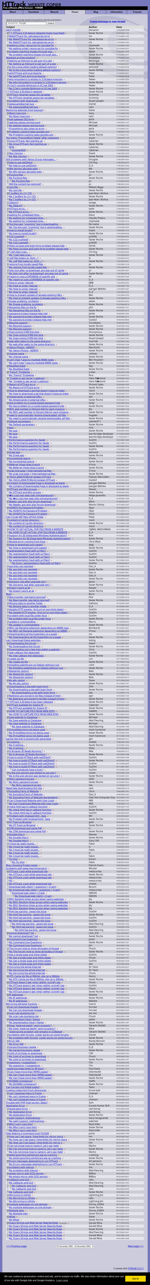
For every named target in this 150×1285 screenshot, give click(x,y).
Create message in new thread (107, 21)
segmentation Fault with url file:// (27, 550)
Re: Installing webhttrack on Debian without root (36, 668)
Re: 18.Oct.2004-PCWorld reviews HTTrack (32, 480)
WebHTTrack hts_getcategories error (29, 36)
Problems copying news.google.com (29, 131)
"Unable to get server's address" (27, 378)
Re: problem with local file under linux (30, 618)
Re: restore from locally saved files (28, 267)
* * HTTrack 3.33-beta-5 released (24, 91)
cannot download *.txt (21, 933)
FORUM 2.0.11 (136, 1268)
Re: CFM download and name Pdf (27, 831)
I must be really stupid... (22, 843)
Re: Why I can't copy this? (23, 1127)
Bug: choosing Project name (21, 865)
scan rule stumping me (22, 1013)
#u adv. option (17, 680)
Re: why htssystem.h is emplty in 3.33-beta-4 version (38, 82)
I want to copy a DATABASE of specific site (32, 276)
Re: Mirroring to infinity (22, 1198)
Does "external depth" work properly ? (30, 1025)
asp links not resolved (21, 566)
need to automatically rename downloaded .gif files (37, 415)
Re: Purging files (18, 178)
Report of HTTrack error (22, 384)
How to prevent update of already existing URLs (35, 295)
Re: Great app (16, 455)
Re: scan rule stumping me (24, 1016)
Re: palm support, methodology (26, 1121)
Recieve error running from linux (27, 541)
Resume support (18, 322)
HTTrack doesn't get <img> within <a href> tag (34, 982)
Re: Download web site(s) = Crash (33, 896)
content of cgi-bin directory (24, 520)
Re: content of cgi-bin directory (26, 523)
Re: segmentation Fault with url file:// (29, 554)
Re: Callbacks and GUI (21, 1182)
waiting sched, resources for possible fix (31, 45)
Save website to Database (23, 717)
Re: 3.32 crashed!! (18, 239)
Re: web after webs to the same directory (32, 344)
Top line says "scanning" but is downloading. (33, 224)
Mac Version (16, 153)
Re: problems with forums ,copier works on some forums (41, 1037)
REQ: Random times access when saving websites (36, 899)
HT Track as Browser (20, 822)
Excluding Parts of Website (24, 791)
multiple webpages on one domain (28, 1204)
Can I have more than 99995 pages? (28, 1071)
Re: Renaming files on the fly (24, 310)
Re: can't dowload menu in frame (27, 1096)
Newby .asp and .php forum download (30, 501)
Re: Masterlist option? (21, 674)
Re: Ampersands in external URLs (27, 399)
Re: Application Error (20, 1111)
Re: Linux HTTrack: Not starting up (28, 144)
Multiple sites (16, 1210)
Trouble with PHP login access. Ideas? (27, 1102)
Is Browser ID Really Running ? (26, 751)
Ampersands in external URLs (25, 396)
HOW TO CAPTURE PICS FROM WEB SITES (32, 711)
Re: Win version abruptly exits (25, 171)
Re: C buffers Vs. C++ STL (22, 196)
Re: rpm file (15, 190)
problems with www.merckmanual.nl (26, 868)
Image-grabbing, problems (24, 301)
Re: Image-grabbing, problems (26, 304)
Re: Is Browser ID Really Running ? (28, 754)
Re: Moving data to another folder (28, 606)
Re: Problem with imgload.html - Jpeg (29, 819)
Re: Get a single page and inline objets (30, 957)
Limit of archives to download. (25, 1053)
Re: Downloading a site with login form (30, 689)
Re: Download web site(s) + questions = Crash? (34, 890)
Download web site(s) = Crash (28, 893)
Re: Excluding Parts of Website (26, 794)
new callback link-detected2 (24, 652)
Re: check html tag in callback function (30, 809)
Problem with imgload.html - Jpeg (27, 816)
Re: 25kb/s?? (16, 205)
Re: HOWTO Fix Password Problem (28, 510)
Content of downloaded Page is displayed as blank (37, 483)
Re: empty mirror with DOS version (28, 1176)
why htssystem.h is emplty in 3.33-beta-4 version (36, 79)
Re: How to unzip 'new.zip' (23, 285)
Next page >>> (136, 1246)
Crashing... (15, 742)
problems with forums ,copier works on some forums (39, 1034)
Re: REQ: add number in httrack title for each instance (39, 412)
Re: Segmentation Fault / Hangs (26, 1022)
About (13, 12)
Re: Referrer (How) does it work (26, 467)
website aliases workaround (24, 122)
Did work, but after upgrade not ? (27, 581)
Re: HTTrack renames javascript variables (31, 97)
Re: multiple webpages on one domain (30, 1207)
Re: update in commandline (24, 624)
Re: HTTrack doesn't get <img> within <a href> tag (36, 985)
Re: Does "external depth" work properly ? (32, 1028)
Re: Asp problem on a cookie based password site (36, 406)
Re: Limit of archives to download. (27, 1056)
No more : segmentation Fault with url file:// (36, 563)
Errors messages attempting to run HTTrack (33, 1161)
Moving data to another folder (26, 603)
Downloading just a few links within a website (34, 649)
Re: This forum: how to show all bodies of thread (36, 951)
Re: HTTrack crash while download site (30, 874)
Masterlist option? (19, 671)
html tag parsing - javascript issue (27, 911)
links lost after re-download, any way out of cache (36, 270)
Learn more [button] (62, 1280)
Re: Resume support (20, 325)
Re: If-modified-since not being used (29, 732)
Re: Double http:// (19, 837)
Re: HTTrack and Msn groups (25, 492)
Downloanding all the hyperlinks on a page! (33, 634)
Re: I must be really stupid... (24, 846)
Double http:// (17, 834)
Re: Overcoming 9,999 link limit (26, 335)
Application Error (15, 1105)
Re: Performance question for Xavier (29, 443)
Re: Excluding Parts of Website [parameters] (33, 797)
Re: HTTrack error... (19, 211)
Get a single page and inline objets (28, 954)
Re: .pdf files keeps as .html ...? (25, 261)
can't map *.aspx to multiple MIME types (31, 359)
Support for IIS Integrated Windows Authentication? (38, 535)
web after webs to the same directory (30, 341)
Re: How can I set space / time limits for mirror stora (38, 1139)
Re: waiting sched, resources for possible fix (33, 48)
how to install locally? (21, 230)
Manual (54, 12)
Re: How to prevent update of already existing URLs (37, 298)
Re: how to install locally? (22, 233)
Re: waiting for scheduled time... (27, 218)
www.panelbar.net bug (21, 104)
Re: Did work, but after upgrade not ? (29, 584)
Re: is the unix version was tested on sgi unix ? (34, 775)
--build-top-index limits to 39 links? (25, 1068)
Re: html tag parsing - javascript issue (29, 914)
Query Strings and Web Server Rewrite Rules (33, 1222)
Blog (96, 12)
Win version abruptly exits (23, 168)
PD (10, 880)
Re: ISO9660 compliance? (23, 1084)
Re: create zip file (18, 661)
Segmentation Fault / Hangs (24, 1019)
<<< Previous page (16, 1246)
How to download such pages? (26, 544)
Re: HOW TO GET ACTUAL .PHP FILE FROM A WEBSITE (38, 532)
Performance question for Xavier (27, 439)
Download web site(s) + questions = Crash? (32, 886)
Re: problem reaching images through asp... (33, 54)
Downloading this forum (22, 643)
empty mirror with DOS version (26, 1173)
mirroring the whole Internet (25, 967)
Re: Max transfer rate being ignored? (29, 600)
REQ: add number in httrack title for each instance (37, 409)
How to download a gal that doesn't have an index (37, 390)
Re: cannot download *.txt (23, 936)
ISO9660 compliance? (21, 1081)
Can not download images (23, 1007)
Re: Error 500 (16, 1044)
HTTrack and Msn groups (23, 489)
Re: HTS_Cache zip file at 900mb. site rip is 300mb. (36, 979)
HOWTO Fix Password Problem (26, 507)
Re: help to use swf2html (22, 165)
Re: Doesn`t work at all (21, 591)
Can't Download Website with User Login (31, 800)
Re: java (13, 430)
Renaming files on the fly (22, 307)
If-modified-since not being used (27, 729)
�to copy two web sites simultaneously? (31, 495)
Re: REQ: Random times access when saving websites (38, 902)
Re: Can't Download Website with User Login (33, 803)
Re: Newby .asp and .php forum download (32, 504)
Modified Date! (17, 366)
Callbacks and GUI (19, 1179)
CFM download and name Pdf (25, 828)
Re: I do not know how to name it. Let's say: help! (36, 1148)
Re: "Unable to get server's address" (29, 381)
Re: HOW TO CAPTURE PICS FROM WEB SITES (34, 714)
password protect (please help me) (28, 313)
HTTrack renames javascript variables (29, 94)
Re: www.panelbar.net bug (23, 107)
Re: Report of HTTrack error (24, 387)
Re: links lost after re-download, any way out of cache (38, 273)
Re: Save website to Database (25, 720)
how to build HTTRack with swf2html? (30, 757)
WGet (12, 1216)
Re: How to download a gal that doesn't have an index (39, 393)
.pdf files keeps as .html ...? (24, 258)
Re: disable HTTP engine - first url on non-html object (38, 612)
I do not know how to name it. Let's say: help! (34, 1145)
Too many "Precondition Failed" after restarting (32, 137)
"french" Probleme (19, 372)
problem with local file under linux (28, 615)
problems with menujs (21, 1167)
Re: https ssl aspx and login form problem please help (39, 248)
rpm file (13, 187)
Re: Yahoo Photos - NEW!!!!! (24, 350)
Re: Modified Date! (19, 369)
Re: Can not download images (25, 1010)
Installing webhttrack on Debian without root (34, 664)
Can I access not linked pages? (23, 1087)
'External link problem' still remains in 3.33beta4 (35, 1031)
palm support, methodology (24, 1118)
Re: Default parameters (22, 424)
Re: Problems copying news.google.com (31, 134)
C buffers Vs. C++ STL (20, 193)
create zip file (16, 658)
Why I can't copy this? (21, 1124)
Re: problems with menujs (23, 1170)
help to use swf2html (20, 162)
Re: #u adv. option (19, 683)
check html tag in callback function (28, 806)
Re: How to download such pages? (28, 547)
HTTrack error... (17, 208)
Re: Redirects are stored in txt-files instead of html (36, 698)
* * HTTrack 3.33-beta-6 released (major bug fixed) (37, 33)
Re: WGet (14, 1219)
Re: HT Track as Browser (22, 825)
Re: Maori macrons (19, 116)
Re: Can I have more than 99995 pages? (30, 1074)
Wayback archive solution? (20, 57)
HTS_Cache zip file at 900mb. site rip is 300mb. (34, 976)
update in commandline (22, 621)
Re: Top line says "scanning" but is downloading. (35, 227)
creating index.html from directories (26, 1090)
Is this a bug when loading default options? (33, 67)
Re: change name (18, 356)
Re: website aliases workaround (26, 125)
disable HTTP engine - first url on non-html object (36, 609)
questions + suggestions (22, 1062)
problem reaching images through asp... (31, 51)
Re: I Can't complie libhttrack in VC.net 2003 (33, 88)
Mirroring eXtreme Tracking (21, 1004)
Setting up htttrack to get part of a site (30, 60)
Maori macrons (17, 113)
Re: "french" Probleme (21, 375)
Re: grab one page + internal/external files (32, 473)
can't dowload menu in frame (25, 1093)
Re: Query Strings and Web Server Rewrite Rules (35, 1226)
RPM (11, 147)
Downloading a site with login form (28, 686)
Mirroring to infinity (20, 1195)
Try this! (13, 859)
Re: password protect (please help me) (30, 316)
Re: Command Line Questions (25, 942)
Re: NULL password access (23, 782)
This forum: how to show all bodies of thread (34, 948)
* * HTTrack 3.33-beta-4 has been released (29, 701)
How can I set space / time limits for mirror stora (36, 1136)
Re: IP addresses (18, 997)
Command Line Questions (23, 939)
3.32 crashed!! (16, 236)
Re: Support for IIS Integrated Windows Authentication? (40, 538)
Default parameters (20, 421)
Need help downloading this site (24, 788)
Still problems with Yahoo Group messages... (31, 159)
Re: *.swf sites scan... (20, 255)
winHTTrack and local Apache (25, 73)
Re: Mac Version (18, 156)
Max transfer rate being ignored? (27, 597)
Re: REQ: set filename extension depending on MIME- (38, 631)
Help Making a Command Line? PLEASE (27, 1133)
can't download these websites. (23, 640)
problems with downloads (23, 100)
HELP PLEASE (13, 30)
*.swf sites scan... (18, 251)
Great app (14, 452)
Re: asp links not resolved (23, 569)
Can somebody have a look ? (27, 769)
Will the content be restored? (25, 184)
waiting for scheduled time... (25, 214)
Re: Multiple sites (18, 1213)
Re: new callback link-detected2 (26, 655)
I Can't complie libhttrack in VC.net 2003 (31, 85)
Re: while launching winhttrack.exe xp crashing (35, 1158)
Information (117, 12)
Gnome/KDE (19, 150)
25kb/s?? (14, 202)
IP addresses (16, 994)
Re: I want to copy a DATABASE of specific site (34, 279)
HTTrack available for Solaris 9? (26, 705)
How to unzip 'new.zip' (21, 282)
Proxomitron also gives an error (27, 128)
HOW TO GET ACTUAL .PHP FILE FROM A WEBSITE (36, 529)
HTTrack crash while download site (28, 871)
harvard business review (22, 1047)
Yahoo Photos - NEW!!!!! (22, 347)
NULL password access (21, 779)
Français (137, 12)
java (11, 427)
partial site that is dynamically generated (28, 738)
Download (33, 12)
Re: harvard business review (24, 1050)
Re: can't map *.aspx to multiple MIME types (33, 362)
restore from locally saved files (26, 264)
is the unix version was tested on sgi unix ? (32, 772)
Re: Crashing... (17, 745)
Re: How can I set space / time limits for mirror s (35, 1142)
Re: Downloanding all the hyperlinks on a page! (35, 637)
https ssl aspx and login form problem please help (37, 245)
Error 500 (14, 1041)
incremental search (19, 458)
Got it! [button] (135, 1279)
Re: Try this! (18, 862)
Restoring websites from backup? (24, 110)
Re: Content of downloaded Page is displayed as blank (39, 486)
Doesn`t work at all (19, 587)
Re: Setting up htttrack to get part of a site (32, 63)
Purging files (16, 174)
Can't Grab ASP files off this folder (25, 517)
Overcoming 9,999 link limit (24, 332)
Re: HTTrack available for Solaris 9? (28, 708)
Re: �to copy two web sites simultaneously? (33, 498)
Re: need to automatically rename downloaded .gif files (39, 418)
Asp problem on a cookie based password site (34, 403)
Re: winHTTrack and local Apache (27, 76)
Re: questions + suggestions (24, 1065)
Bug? (9, 594)
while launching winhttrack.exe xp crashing (33, 1155)
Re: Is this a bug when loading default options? (35, 70)
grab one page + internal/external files (30, 470)
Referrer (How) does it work (24, 464)
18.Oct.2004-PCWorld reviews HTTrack (30, 476)
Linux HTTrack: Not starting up (26, 141)
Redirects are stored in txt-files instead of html (34, 695)
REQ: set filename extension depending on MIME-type (39, 628)
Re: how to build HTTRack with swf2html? (32, 760)
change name (16, 353)
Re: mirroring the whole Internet (27, 970)
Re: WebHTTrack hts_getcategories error (31, 39)
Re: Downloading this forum (24, 646)
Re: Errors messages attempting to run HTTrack (35, 1164)
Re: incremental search (21, 461)
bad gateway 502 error (21, 119)
